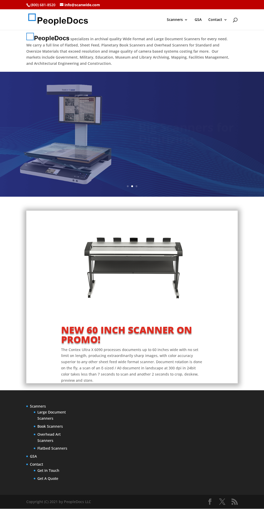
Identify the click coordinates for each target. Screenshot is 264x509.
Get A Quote (47, 478)
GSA (198, 20)
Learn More (157, 152)
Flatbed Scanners (52, 448)
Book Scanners (50, 426)
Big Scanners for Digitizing (186, 121)
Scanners (175, 20)
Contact (215, 20)
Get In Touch (48, 470)
